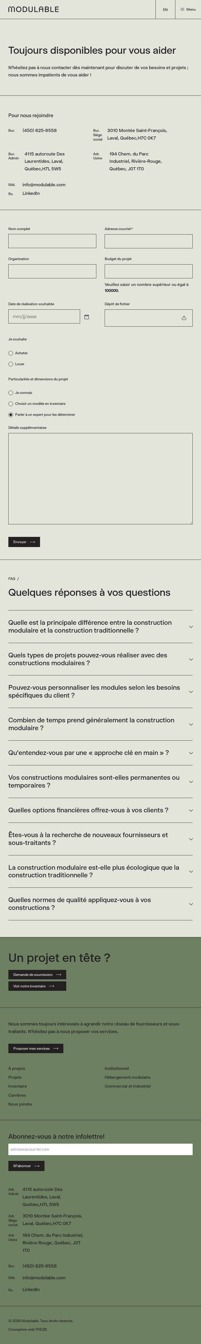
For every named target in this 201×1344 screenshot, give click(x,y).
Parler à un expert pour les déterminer (45, 414)
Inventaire (17, 1086)
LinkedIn (31, 193)
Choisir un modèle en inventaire (40, 403)
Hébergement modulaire (127, 1077)
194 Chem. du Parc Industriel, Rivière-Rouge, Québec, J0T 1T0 (135, 161)
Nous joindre (20, 1104)
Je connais (23, 393)
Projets (15, 1077)
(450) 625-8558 (40, 130)
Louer (19, 364)
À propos (16, 1068)
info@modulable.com (44, 184)
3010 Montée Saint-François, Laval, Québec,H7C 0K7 (137, 134)
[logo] (33, 9)
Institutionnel (117, 1068)
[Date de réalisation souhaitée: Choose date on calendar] (86, 316)
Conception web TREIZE (27, 1329)
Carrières (17, 1095)
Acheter (21, 353)
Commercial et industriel (128, 1086)
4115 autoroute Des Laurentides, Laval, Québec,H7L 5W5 (45, 161)
